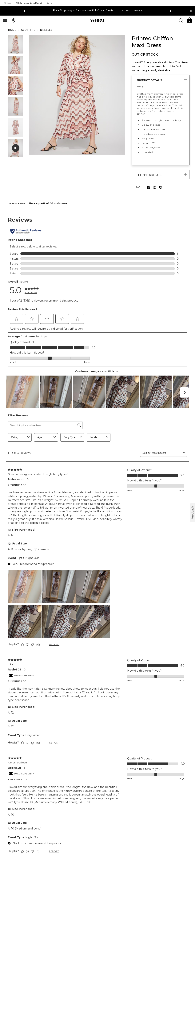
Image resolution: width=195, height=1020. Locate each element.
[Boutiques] (13, 20)
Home (12, 29)
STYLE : (141, 87)
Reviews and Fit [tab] (16, 203)
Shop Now (112, 10)
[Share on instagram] (154, 187)
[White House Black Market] (97, 20)
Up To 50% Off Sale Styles (83, 10)
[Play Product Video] (15, 148)
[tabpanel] (97, 536)
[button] (189, 20)
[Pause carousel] (191, 11)
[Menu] (5, 20)
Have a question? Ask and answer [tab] (48, 203)
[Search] (181, 20)
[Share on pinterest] (160, 187)
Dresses (46, 29)
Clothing (28, 29)
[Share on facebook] (148, 187)
